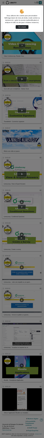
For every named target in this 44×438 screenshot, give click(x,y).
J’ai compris (22, 27)
